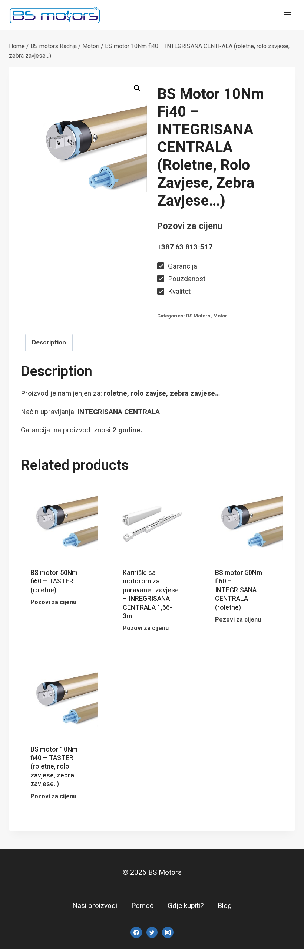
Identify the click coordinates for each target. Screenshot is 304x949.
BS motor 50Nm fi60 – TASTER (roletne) (53, 581)
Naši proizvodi (94, 905)
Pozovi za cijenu (58, 613)
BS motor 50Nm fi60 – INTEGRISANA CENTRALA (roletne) (238, 590)
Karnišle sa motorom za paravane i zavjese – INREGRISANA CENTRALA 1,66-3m (151, 594)
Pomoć (142, 905)
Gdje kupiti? (186, 905)
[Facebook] (136, 932)
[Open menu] (287, 14)
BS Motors (198, 316)
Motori (221, 316)
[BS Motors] (54, 14)
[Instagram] (167, 932)
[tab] (49, 342)
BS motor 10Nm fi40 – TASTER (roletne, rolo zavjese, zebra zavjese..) (53, 767)
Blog (225, 905)
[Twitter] (152, 932)
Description (49, 342)
